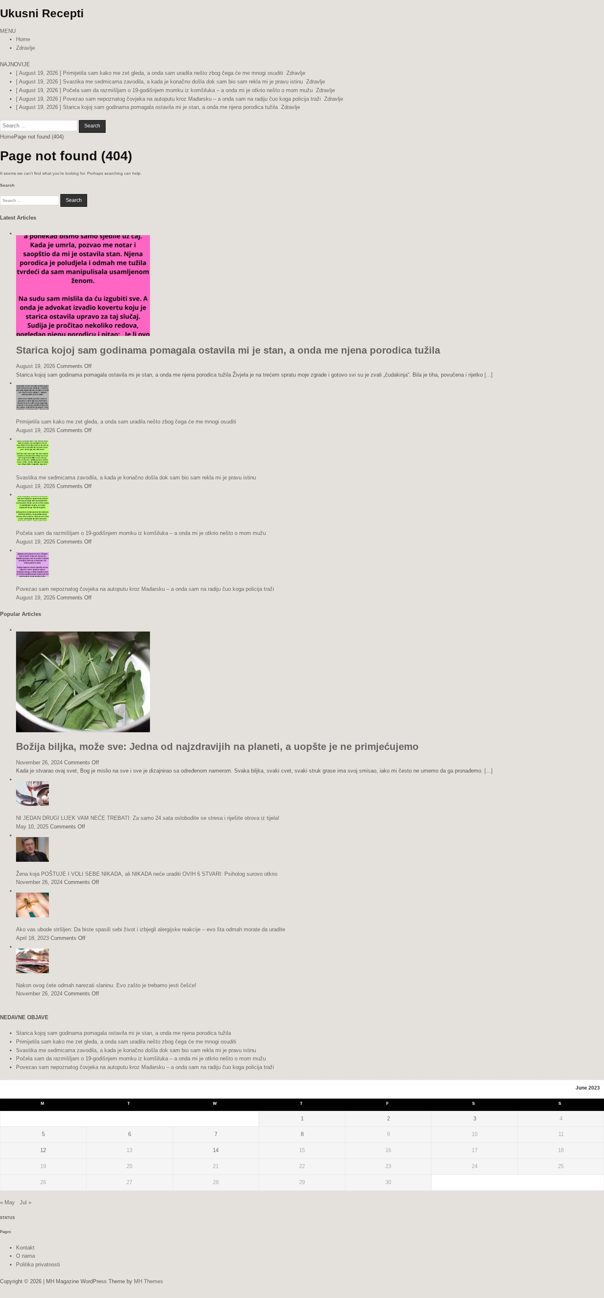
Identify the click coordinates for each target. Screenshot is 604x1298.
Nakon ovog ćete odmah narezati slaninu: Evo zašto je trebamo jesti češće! (106, 985)
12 (43, 1150)
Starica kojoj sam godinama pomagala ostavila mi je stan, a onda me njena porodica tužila (228, 350)
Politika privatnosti (38, 1264)
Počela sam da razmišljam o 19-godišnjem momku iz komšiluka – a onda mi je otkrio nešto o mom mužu (141, 533)
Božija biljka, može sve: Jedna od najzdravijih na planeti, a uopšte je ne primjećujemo (217, 746)
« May (7, 1202)
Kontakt (25, 1248)
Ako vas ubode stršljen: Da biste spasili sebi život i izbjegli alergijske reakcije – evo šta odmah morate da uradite (150, 929)
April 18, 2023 (32, 938)
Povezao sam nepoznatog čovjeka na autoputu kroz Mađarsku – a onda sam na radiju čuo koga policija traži (145, 589)
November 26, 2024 (39, 762)
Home (23, 39)
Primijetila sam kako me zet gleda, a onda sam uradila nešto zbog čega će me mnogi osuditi (126, 422)
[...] (488, 375)
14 (216, 1150)
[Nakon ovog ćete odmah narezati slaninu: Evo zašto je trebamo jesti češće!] (32, 971)
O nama (25, 1256)
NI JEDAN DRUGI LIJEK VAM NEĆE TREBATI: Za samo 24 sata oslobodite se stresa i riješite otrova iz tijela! (147, 818)
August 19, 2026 (35, 366)
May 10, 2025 (32, 827)
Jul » (25, 1202)
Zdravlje (25, 48)
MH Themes (148, 1281)
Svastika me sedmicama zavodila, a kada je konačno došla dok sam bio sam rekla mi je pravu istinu (136, 477)
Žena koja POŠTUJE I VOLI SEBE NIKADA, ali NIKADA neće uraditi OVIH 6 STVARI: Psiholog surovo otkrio (146, 874)
